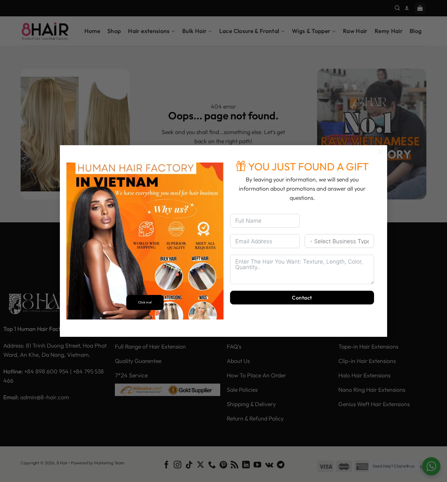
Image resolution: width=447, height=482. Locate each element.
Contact (302, 297)
